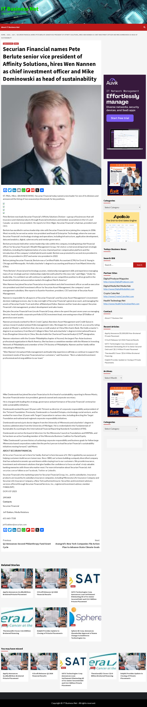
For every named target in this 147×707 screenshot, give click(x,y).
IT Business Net (19, 8)
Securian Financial (13, 455)
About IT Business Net (10, 27)
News (16, 43)
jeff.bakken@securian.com (15, 524)
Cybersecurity (8, 43)
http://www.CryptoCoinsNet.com (119, 296)
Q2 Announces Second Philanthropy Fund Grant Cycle (27, 544)
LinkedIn (52, 470)
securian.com (9, 470)
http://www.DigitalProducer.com (118, 281)
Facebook (32, 470)
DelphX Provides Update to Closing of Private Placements (50, 632)
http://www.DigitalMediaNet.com (119, 289)
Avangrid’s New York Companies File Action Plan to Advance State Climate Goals (77, 544)
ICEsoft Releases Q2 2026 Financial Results (47, 593)
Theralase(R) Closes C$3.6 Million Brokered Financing (17, 632)
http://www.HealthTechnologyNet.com (121, 303)
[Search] (144, 27)
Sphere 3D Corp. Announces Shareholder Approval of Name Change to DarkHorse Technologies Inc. (84, 634)
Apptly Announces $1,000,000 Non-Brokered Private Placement (17, 593)
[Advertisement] (97, 11)
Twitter (41, 470)
